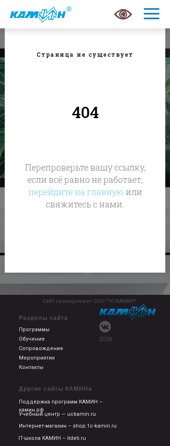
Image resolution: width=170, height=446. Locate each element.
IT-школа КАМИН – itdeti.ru (52, 438)
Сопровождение (41, 348)
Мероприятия (37, 358)
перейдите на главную (76, 191)
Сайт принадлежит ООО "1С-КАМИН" (89, 301)
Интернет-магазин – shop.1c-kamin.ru (68, 426)
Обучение (32, 339)
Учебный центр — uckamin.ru (57, 414)
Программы (34, 329)
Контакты (31, 367)
